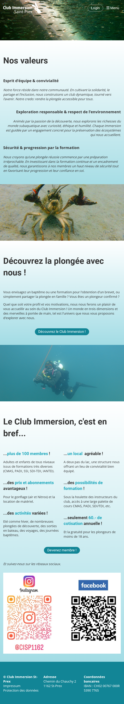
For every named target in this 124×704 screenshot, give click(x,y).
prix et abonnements (34, 482)
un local (75, 453)
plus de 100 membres (27, 453)
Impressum (12, 686)
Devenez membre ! (62, 550)
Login (95, 8)
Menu (114, 8)
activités (23, 513)
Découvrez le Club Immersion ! (62, 332)
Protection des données (21, 690)
